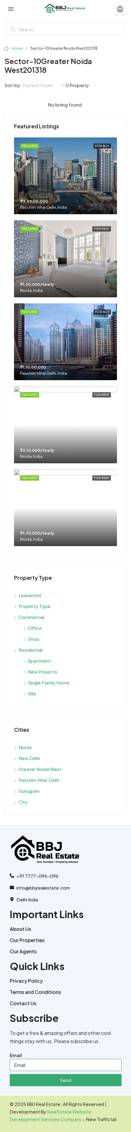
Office (35, 628)
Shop (33, 639)
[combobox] (43, 85)
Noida (25, 747)
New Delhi (29, 758)
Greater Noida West (40, 769)
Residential (30, 650)
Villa (32, 693)
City (23, 802)
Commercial (31, 617)
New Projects (42, 671)
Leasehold (30, 595)
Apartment (39, 661)
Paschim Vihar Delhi (39, 780)
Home (17, 48)
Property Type (35, 606)
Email (16, 1055)
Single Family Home (48, 682)
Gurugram (29, 791)
